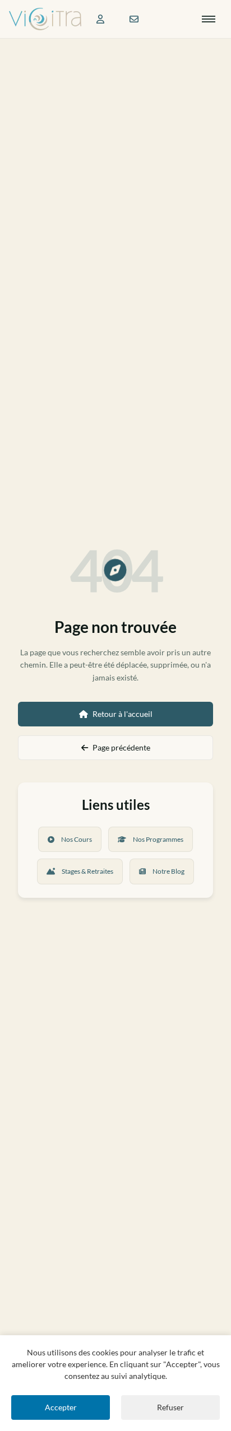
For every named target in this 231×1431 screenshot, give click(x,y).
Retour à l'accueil (123, 714)
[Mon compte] (100, 19)
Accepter (61, 1407)
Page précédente (121, 747)
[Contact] (134, 19)
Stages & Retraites (87, 871)
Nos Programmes (158, 839)
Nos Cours (76, 839)
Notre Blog (168, 871)
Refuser (170, 1407)
